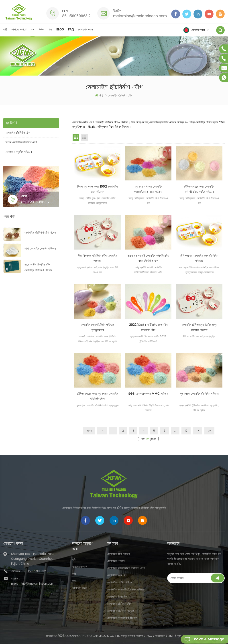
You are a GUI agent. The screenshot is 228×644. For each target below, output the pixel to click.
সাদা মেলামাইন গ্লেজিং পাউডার (40, 248)
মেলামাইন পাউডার (115, 561)
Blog (60, 29)
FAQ (71, 29)
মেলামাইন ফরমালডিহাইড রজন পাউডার (125, 589)
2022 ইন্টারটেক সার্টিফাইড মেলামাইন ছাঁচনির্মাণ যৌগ (148, 327)
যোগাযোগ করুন (85, 29)
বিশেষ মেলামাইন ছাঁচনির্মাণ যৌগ (21, 142)
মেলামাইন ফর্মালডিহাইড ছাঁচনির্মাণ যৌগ (126, 568)
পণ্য (33, 29)
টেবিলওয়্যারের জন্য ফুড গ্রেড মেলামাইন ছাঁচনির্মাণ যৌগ (97, 396)
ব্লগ (179, 636)
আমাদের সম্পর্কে (18, 29)
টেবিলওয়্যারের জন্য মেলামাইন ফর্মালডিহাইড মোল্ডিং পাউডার (199, 189)
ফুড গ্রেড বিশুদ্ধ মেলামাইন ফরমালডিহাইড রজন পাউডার (148, 189)
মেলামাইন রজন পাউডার (118, 554)
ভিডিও (41, 29)
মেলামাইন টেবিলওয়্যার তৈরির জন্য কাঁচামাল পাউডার (199, 327)
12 (186, 431)
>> (197, 431)
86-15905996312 (76, 16)
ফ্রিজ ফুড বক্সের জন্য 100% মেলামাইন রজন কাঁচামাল (97, 189)
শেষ (209, 431)
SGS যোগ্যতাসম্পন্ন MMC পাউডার (148, 393)
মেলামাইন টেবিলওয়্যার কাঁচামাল (122, 618)
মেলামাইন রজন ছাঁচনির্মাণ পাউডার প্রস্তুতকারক (97, 327)
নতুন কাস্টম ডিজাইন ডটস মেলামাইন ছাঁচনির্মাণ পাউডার (38, 267)
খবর (50, 29)
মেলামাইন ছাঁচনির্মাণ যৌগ (18, 132)
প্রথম (89, 431)
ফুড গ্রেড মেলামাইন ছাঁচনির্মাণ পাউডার (199, 393)
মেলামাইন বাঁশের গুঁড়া (117, 596)
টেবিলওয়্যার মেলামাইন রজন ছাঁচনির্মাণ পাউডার (199, 258)
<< (102, 431)
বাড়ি (5, 29)
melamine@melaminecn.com (140, 16)
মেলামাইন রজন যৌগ (117, 575)
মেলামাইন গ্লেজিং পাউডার (19, 151)
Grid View (76, 137)
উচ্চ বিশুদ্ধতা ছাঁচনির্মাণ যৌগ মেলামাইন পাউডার (97, 258)
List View (84, 137)
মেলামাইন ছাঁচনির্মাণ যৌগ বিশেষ (40, 232)
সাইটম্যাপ (160, 636)
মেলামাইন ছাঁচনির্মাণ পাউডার (120, 611)
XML (171, 636)
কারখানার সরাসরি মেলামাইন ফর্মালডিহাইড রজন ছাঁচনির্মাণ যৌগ (148, 258)
